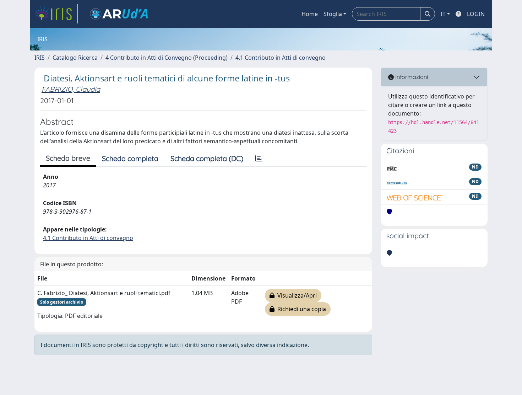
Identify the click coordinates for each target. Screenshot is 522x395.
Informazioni (411, 76)
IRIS (39, 58)
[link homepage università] (118, 13)
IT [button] (443, 14)
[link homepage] (56, 13)
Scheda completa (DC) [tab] (206, 158)
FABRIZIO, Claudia (71, 89)
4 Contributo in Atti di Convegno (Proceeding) (166, 58)
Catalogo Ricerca (75, 58)
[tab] (258, 158)
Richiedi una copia (300, 309)
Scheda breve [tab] (68, 158)
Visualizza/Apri (295, 295)
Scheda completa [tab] (130, 158)
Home (309, 14)
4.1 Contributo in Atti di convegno (280, 58)
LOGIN (476, 14)
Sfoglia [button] (332, 14)
